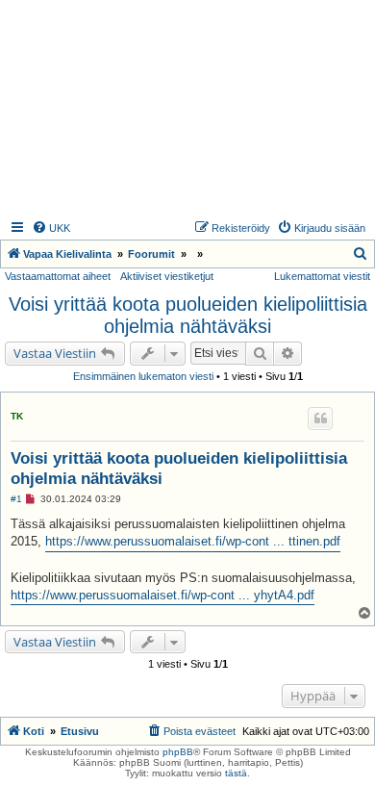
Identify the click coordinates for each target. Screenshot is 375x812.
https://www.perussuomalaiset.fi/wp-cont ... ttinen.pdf (192, 541)
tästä (236, 773)
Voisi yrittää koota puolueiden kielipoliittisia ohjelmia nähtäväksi (188, 315)
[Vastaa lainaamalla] (320, 418)
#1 (16, 499)
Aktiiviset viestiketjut (166, 276)
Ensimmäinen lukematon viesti (143, 376)
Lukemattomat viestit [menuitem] (322, 276)
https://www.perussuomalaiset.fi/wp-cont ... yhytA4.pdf (162, 595)
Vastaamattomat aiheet (58, 276)
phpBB (177, 752)
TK (17, 416)
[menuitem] (51, 228)
